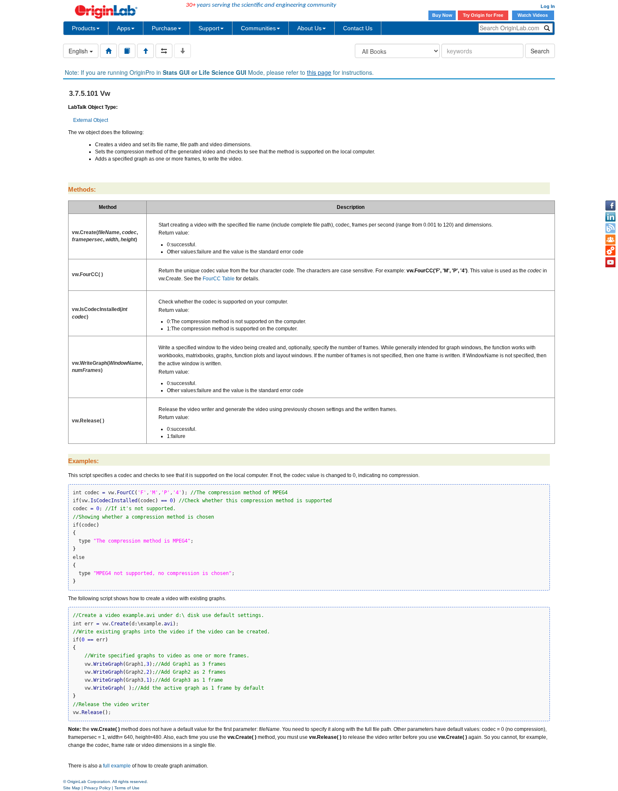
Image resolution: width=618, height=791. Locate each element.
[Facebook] (610, 205)
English (79, 51)
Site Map (71, 788)
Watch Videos (533, 15)
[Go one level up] (145, 51)
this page (319, 72)
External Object (90, 120)
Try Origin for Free (483, 15)
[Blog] (610, 228)
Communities (258, 28)
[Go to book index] (127, 51)
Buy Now (442, 15)
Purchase (164, 28)
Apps (123, 28)
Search (540, 51)
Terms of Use (127, 788)
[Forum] (610, 239)
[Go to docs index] (108, 51)
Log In (548, 6)
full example (117, 766)
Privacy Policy (97, 788)
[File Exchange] (610, 250)
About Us (309, 28)
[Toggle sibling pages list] (164, 51)
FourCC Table (219, 279)
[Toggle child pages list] (182, 51)
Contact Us (357, 28)
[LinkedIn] (610, 216)
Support (208, 28)
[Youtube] (610, 262)
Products (83, 28)
